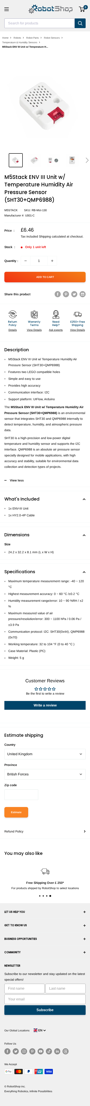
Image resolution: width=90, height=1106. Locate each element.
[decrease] (25, 260)
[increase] (52, 260)
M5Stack (11, 210)
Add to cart (45, 277)
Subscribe (45, 1010)
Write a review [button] (45, 705)
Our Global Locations (16, 1030)
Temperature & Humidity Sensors (19, 42)
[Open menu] (6, 9)
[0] (82, 9)
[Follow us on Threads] (65, 1051)
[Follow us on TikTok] (49, 1051)
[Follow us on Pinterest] (32, 1051)
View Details (34, 329)
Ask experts (56, 329)
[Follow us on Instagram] (24, 1051)
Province (10, 765)
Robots (17, 37)
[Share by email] (83, 294)
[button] (87, 160)
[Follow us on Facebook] (7, 1051)
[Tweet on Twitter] (74, 294)
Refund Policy (13, 831)
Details (13, 329)
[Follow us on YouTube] (41, 1051)
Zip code (10, 785)
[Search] (80, 23)
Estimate (16, 812)
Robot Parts (32, 37)
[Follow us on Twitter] (16, 1051)
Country (10, 744)
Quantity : (11, 261)
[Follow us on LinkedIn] (57, 1051)
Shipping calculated (52, 236)
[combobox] (39, 23)
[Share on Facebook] (58, 294)
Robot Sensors (52, 37)
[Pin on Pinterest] (66, 294)
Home (5, 37)
